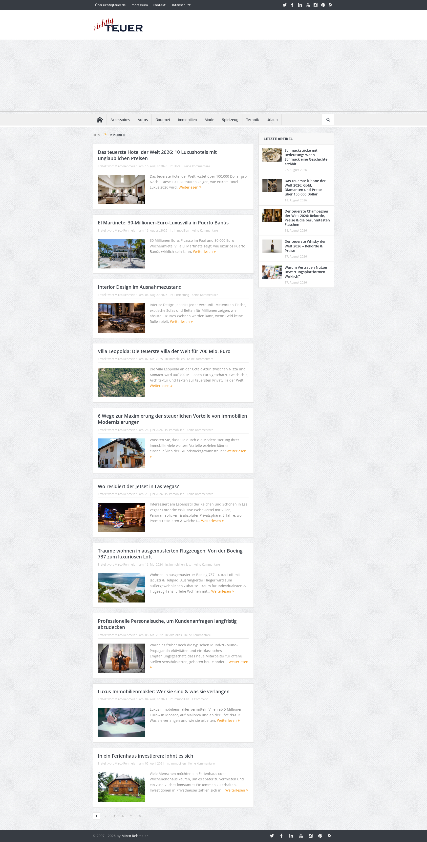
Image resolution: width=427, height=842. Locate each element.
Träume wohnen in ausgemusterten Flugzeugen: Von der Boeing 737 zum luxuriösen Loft (170, 554)
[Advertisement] (213, 76)
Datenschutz (181, 5)
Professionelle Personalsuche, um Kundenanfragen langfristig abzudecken (167, 624)
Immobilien (187, 120)
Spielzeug (230, 120)
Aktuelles (175, 635)
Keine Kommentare (197, 166)
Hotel (177, 166)
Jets (188, 564)
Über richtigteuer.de (110, 5)
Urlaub (272, 120)
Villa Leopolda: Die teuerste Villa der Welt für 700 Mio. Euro (164, 351)
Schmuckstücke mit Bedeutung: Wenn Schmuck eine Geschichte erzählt (306, 157)
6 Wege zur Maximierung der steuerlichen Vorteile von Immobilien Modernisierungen (172, 419)
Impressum (139, 5)
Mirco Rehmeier (126, 166)
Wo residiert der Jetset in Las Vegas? (138, 486)
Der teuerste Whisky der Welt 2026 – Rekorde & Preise (305, 246)
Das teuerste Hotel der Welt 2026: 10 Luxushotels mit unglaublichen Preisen (157, 155)
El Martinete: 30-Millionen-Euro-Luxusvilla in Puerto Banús (163, 222)
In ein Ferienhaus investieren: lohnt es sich (145, 756)
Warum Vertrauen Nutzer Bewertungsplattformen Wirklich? (306, 272)
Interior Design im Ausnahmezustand (140, 287)
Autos (143, 120)
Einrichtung (181, 295)
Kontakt (159, 5)
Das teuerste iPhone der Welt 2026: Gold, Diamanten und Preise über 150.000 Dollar (305, 187)
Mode (209, 120)
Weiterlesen (189, 187)
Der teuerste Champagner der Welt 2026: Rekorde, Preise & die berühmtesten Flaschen (307, 218)
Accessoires (120, 120)
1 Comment (200, 699)
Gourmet (162, 120)
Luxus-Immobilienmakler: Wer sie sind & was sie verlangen (164, 691)
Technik (252, 120)
